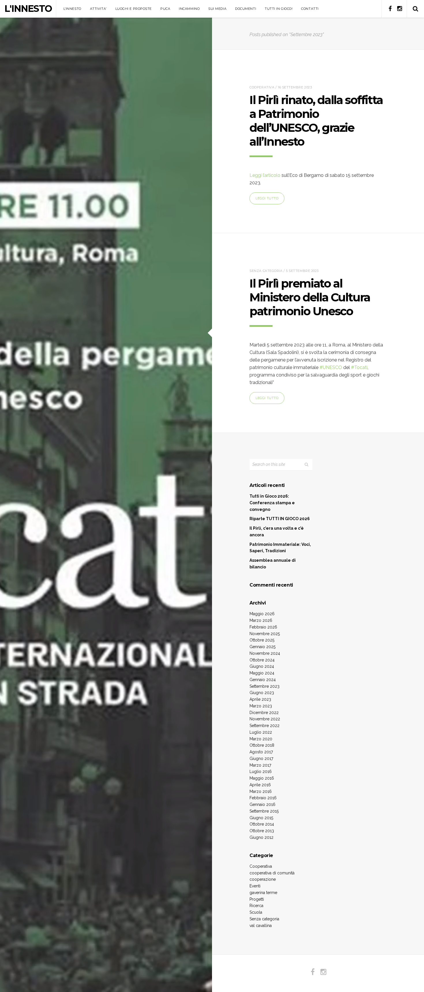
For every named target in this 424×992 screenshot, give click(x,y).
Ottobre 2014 (261, 824)
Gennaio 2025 (262, 646)
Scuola (255, 912)
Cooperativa (261, 87)
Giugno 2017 (261, 758)
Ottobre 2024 (262, 660)
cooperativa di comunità (271, 873)
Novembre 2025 (264, 633)
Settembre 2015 (264, 811)
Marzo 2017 (260, 765)
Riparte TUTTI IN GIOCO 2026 (279, 518)
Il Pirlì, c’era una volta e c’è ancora (276, 531)
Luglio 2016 (260, 771)
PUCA (165, 9)
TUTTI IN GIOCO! (278, 9)
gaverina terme (263, 892)
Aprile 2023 (260, 699)
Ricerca (256, 905)
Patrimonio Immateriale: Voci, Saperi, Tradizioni (280, 547)
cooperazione (262, 879)
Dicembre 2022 (264, 712)
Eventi (254, 886)
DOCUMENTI (245, 9)
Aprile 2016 (260, 785)
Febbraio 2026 (263, 627)
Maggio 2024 (261, 673)
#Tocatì (359, 367)
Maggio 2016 (261, 778)
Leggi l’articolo (264, 175)
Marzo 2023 (260, 706)
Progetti (256, 899)
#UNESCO (331, 367)
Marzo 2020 (260, 739)
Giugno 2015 (261, 817)
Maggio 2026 (262, 613)
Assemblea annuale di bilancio (272, 563)
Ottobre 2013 (261, 830)
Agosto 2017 (261, 752)
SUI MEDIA (217, 9)
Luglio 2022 (260, 732)
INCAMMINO (189, 9)
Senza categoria (265, 271)
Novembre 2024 (264, 653)
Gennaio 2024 (262, 679)
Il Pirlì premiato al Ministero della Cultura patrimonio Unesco (309, 297)
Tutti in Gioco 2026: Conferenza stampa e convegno (272, 503)
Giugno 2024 (261, 666)
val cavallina (260, 925)
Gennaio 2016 (262, 804)
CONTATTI (309, 9)
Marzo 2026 (260, 620)
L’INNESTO (72, 9)
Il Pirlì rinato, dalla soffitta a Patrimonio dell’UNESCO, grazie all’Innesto (316, 121)
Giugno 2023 (261, 692)
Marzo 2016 (260, 791)
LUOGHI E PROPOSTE (133, 9)
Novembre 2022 (264, 719)
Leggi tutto (267, 198)
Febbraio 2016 (263, 798)
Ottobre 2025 (261, 640)
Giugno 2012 (261, 837)
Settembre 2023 (264, 686)
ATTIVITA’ (98, 9)
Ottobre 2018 (261, 745)
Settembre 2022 (264, 725)
